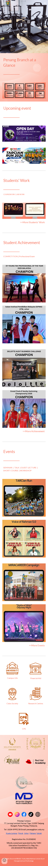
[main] (24, 66)
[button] (3, 3)
